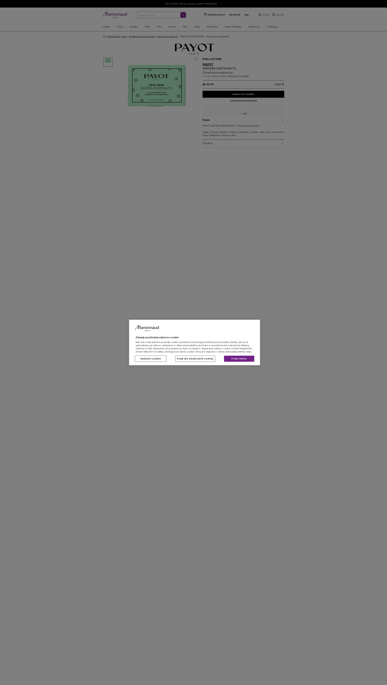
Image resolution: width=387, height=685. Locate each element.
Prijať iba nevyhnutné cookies (195, 358)
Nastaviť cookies (150, 358)
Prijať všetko (239, 358)
